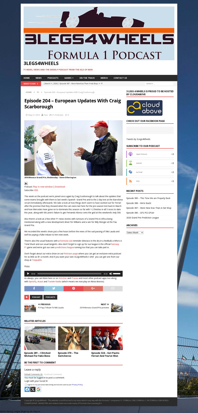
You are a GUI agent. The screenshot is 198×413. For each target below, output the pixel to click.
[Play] (26, 183)
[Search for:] (159, 83)
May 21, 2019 (34, 115)
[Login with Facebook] (27, 389)
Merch (104, 77)
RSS (36, 190)
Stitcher (63, 278)
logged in (41, 377)
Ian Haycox (35, 411)
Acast (40, 281)
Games (67, 77)
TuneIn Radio (54, 281)
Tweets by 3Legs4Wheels (138, 139)
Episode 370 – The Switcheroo (68, 354)
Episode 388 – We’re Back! (138, 203)
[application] (73, 274)
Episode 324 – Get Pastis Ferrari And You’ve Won (105, 354)
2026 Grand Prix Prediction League (142, 217)
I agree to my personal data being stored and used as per (55, 384)
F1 (53, 115)
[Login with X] (32, 389)
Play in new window (43, 186)
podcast (36, 297)
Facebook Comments (53, 374)
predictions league (64, 247)
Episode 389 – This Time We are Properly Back (148, 198)
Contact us (120, 77)
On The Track (87, 77)
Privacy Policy (77, 384)
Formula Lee (66, 240)
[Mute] (110, 273)
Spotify (32, 281)
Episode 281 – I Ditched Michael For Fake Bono (37, 354)
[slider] (117, 273)
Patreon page (71, 253)
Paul (46, 115)
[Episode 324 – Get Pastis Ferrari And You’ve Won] (107, 338)
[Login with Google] (38, 389)
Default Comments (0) (33, 374)
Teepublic (37, 260)
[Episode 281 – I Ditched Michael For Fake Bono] (40, 338)
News (39, 77)
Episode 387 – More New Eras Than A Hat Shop (148, 207)
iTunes (74, 278)
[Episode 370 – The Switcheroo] (73, 338)
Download (60, 186)
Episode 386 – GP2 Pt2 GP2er (140, 212)
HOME (27, 77)
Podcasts (53, 77)
